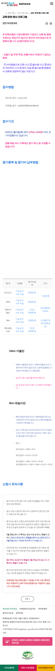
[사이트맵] (52, 3)
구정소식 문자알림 (27, 668)
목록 (26, 599)
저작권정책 (42, 609)
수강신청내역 (9, 668)
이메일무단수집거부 (27, 609)
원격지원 (19, 613)
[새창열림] (27, 658)
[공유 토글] (46, 23)
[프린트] (50, 23)
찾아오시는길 (8, 613)
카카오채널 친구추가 (45, 668)
